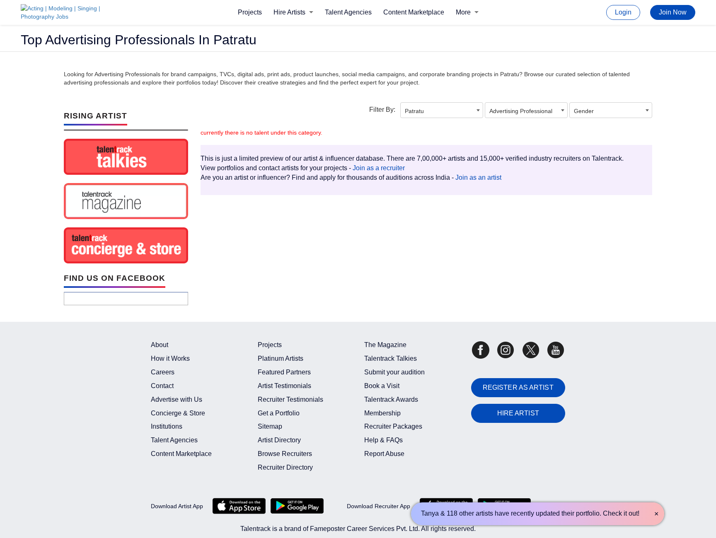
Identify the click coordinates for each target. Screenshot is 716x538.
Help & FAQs (383, 440)
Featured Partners (284, 372)
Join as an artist (478, 177)
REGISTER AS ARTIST (518, 387)
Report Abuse (384, 453)
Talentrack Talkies (390, 358)
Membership (382, 413)
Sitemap (270, 426)
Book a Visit (381, 385)
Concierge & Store (178, 413)
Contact (162, 385)
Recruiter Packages (393, 426)
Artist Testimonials (284, 385)
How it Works (170, 358)
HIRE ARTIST (518, 413)
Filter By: (382, 109)
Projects (250, 12)
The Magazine (385, 344)
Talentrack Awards (391, 399)
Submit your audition (394, 372)
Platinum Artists (280, 358)
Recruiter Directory (285, 467)
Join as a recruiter (379, 167)
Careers (162, 372)
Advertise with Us (176, 399)
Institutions (166, 426)
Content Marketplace (413, 12)
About (159, 344)
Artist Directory (279, 440)
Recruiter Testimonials (290, 399)
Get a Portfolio (279, 413)
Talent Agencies (348, 12)
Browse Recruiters (285, 453)
